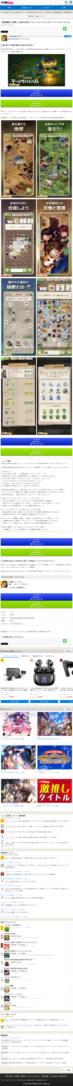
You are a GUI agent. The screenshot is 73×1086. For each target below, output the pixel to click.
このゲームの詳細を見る (18, 587)
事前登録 (31, 16)
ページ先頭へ (67, 1070)
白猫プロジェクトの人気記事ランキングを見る (13, 909)
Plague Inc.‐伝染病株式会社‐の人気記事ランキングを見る (15, 878)
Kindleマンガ (25, 656)
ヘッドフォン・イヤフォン (10, 656)
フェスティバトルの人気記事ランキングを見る (13, 902)
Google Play (36, 103)
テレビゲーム (50, 656)
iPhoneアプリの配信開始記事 (54, 12)
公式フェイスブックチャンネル (11, 571)
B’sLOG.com (63, 1076)
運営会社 (23, 1076)
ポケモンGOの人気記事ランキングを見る (12, 895)
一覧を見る (68, 651)
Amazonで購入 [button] (14, 701)
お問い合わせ (9, 1076)
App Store (36, 93)
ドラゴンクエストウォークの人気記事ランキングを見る (15, 871)
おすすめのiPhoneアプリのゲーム (35, 12)
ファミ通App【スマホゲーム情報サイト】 (12, 12)
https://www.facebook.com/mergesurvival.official (22, 618)
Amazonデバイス (38, 656)
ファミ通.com (54, 1076)
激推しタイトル (40, 16)
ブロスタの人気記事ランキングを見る (11, 885)
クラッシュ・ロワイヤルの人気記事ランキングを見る (15, 916)
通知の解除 (45, 1076)
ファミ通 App (7, 3)
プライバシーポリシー (34, 1076)
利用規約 (17, 1076)
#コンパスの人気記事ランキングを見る (11, 862)
